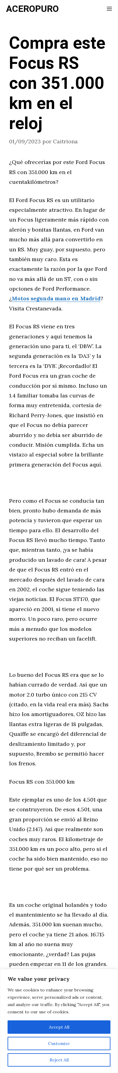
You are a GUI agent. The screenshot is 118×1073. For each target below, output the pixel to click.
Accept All (59, 1027)
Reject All (59, 1060)
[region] (59, 1021)
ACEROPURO (32, 9)
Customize (59, 1043)
